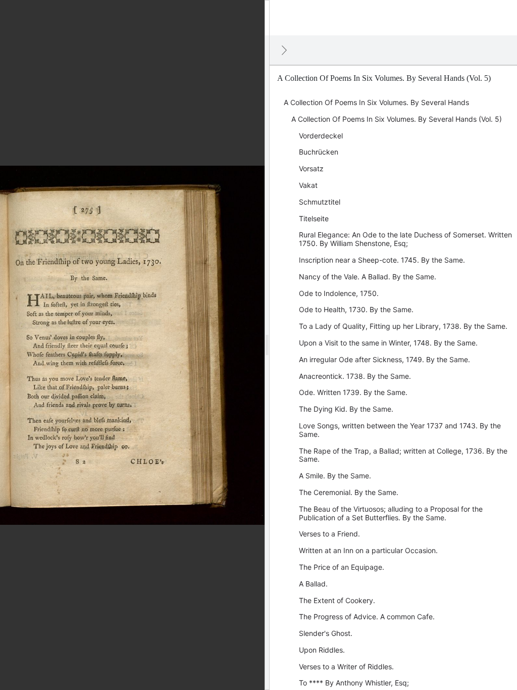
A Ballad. (313, 583)
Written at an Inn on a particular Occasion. (368, 550)
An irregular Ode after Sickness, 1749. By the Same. (384, 359)
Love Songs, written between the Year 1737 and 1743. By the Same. (400, 429)
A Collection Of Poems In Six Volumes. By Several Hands (376, 102)
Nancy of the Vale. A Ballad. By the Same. (367, 276)
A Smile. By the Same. (335, 475)
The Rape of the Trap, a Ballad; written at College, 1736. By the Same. (403, 455)
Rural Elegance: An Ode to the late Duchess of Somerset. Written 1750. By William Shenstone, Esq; (405, 239)
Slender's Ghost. (325, 633)
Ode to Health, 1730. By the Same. (356, 309)
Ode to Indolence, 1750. (339, 293)
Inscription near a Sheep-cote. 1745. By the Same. (382, 260)
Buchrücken (318, 151)
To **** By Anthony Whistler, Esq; (354, 682)
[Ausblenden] (284, 50)
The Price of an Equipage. (341, 567)
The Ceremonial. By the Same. (348, 492)
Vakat (308, 185)
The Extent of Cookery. (337, 600)
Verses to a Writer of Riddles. (346, 666)
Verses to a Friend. (329, 533)
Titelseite (314, 218)
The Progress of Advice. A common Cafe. (367, 616)
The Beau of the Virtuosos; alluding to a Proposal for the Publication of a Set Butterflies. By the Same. (391, 513)
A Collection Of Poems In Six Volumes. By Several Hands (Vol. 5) (396, 119)
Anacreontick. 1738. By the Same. (355, 376)
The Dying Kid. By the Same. (346, 409)
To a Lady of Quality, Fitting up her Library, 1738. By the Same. (403, 326)
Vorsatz (311, 168)
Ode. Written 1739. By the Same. (353, 392)
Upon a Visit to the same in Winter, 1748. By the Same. (388, 342)
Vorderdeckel (321, 135)
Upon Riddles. (322, 650)
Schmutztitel (319, 202)
